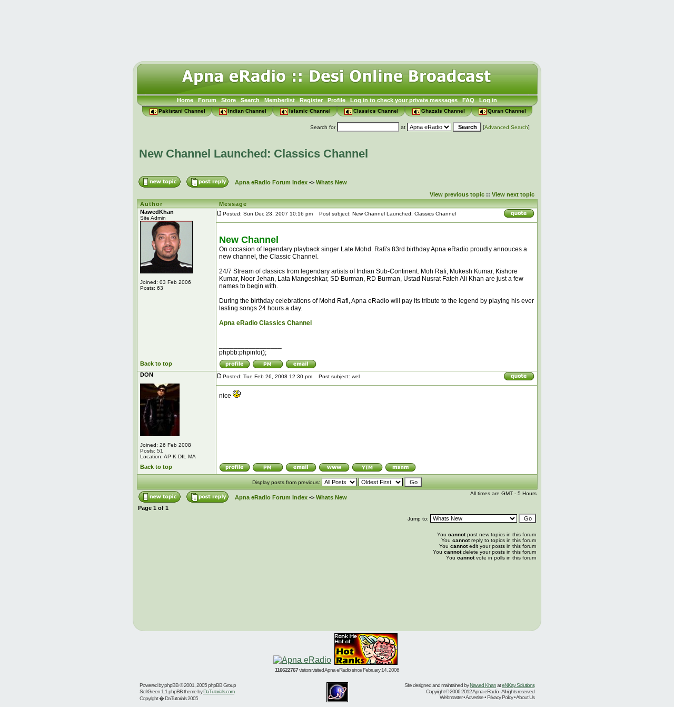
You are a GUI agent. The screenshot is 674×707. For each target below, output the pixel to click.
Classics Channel (376, 111)
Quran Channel (507, 111)
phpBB (171, 685)
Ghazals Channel (443, 111)
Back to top (156, 363)
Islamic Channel (310, 111)
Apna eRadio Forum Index (271, 182)
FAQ (468, 100)
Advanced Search (506, 127)
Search (250, 100)
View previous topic (457, 194)
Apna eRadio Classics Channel (265, 323)
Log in (488, 100)
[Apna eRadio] (302, 659)
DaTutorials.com (218, 691)
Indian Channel (247, 111)
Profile (336, 100)
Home (185, 100)
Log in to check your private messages (404, 100)
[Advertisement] (337, 28)
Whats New (331, 182)
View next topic (513, 194)
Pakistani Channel (181, 111)
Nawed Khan (483, 685)
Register (311, 100)
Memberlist (279, 100)
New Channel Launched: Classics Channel (253, 153)
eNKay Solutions (518, 685)
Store (228, 100)
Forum (207, 100)
